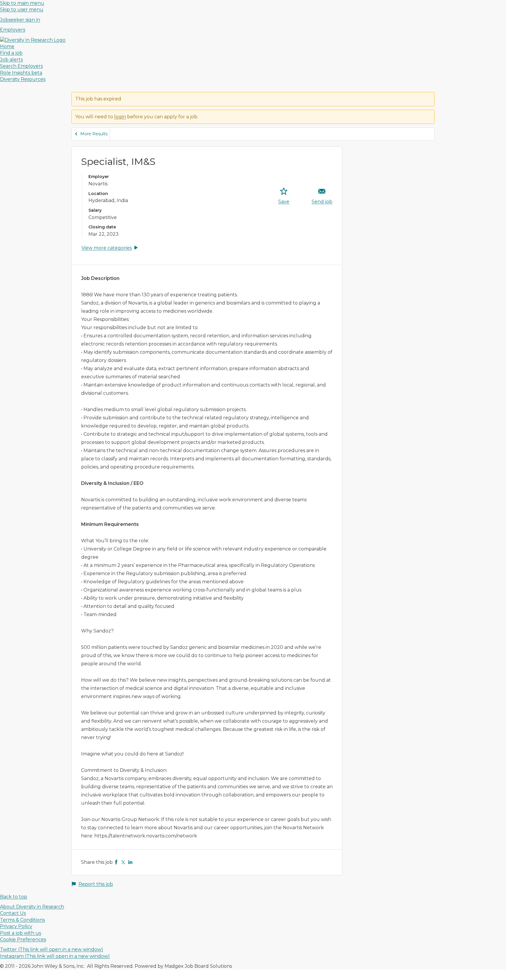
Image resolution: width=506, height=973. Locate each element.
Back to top (13, 897)
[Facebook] (116, 862)
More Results (93, 133)
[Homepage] (33, 40)
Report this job (95, 884)
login (120, 116)
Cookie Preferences (23, 939)
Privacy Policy (16, 926)
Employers (12, 30)
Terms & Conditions (22, 920)
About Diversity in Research (32, 906)
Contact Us (13, 913)
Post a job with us (20, 933)
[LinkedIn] (130, 862)
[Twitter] (123, 862)
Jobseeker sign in (20, 20)
